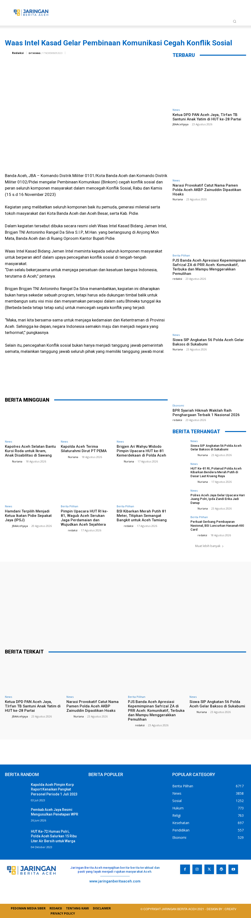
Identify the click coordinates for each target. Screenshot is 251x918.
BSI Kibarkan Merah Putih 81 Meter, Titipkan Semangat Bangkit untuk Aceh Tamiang (142, 515)
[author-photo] (8, 461)
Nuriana (17, 461)
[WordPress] (221, 869)
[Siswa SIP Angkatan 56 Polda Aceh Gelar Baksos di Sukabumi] (209, 309)
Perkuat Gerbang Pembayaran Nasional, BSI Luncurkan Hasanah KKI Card (217, 525)
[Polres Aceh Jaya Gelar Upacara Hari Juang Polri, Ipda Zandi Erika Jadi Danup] (180, 496)
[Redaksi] (8, 53)
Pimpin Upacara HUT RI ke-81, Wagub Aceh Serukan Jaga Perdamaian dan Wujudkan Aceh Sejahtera (84, 518)
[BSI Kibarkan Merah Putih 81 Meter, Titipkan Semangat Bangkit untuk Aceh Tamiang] (142, 487)
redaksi (72, 530)
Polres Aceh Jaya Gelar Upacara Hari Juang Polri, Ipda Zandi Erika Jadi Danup (217, 499)
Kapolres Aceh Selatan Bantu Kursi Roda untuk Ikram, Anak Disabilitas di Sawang (30, 451)
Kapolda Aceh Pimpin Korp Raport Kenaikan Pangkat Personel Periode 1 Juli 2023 (54, 789)
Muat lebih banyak (207, 546)
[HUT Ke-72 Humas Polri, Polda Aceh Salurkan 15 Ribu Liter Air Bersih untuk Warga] (16, 837)
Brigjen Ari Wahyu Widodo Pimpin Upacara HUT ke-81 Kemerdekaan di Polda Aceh (141, 451)
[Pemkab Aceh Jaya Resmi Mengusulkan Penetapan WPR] (16, 815)
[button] (234, 21)
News (8, 441)
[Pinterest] (97, 379)
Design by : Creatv (221, 909)
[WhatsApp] (112, 379)
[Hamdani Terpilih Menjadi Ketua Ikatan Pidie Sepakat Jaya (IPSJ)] (30, 487)
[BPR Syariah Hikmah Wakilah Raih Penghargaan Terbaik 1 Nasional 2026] (209, 380)
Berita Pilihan (69, 506)
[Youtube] (233, 869)
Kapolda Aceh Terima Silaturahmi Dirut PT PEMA (84, 448)
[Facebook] (68, 379)
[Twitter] (82, 379)
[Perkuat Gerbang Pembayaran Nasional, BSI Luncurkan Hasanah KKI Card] (180, 523)
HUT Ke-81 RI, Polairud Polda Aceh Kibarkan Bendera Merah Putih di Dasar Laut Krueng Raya (215, 472)
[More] (127, 379)
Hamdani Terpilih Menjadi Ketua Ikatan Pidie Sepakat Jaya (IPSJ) (28, 515)
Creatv (198, 884)
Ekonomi (178, 405)
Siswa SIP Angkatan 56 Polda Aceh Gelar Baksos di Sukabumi (215, 447)
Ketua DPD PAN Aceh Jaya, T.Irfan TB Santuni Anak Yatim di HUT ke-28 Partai (207, 117)
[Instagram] (197, 869)
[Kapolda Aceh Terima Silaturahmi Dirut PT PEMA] (86, 422)
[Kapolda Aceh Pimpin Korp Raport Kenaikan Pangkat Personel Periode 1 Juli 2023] (16, 790)
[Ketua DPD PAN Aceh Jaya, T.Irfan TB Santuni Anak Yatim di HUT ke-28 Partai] (209, 84)
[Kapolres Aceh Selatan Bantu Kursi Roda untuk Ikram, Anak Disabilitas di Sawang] (30, 422)
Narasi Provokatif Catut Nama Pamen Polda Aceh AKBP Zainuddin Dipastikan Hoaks (207, 189)
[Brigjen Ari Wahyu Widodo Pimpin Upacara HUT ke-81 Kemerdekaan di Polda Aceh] (142, 422)
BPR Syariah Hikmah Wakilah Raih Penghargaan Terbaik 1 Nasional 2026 (206, 412)
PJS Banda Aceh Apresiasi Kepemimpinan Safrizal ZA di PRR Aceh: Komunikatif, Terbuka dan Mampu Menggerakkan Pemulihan (209, 267)
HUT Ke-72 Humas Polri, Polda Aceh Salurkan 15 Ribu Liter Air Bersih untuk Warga (54, 836)
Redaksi (18, 53)
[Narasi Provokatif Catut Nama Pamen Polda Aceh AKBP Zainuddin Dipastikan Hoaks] (209, 155)
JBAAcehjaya (20, 526)
